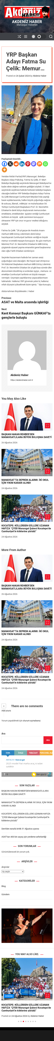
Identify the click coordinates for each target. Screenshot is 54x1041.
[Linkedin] (22, 163)
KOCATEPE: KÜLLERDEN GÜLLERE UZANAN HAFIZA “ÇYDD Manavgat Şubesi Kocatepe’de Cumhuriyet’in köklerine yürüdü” (26, 528)
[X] (10, 163)
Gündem (5, 894)
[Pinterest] (27, 163)
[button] (6, 993)
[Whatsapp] (45, 163)
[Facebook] (4, 163)
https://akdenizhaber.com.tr (21, 380)
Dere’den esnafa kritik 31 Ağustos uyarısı (20, 829)
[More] (4, 169)
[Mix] (39, 163)
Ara (3, 733)
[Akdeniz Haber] (27, 350)
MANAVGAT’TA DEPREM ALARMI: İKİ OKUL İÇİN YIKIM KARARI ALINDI (25, 481)
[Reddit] (16, 163)
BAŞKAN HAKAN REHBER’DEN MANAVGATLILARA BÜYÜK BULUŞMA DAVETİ (27, 436)
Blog (4, 886)
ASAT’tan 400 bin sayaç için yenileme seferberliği (24, 837)
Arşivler (5, 867)
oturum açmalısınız (31, 720)
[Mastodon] (33, 163)
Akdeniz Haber (27, 22)
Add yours (6, 710)
